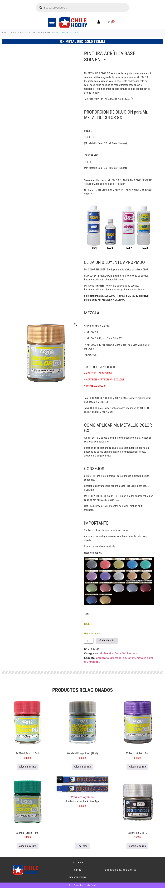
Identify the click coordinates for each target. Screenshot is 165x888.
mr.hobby (94, 661)
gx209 (127, 657)
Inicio (4, 32)
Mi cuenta (78, 862)
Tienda (12, 32)
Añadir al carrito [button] (27, 766)
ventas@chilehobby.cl (120, 869)
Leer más (82, 846)
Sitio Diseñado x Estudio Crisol (82, 885)
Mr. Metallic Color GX (39, 32)
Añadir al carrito (106, 640)
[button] (52, 22)
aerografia (102, 657)
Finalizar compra (77, 877)
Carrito (77, 869)
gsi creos (115, 657)
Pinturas (22, 32)
